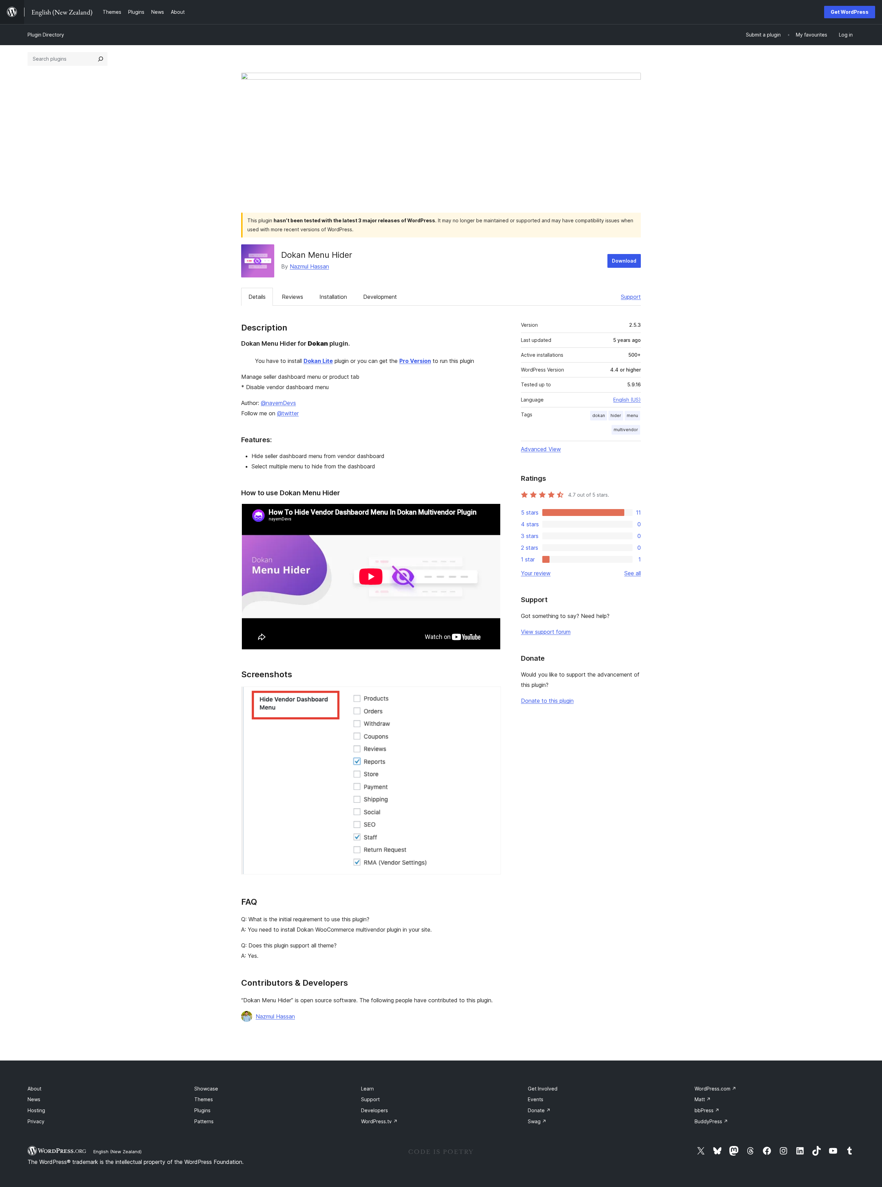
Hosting (36, 1110)
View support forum (546, 631)
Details (257, 296)
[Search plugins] (100, 59)
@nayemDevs (278, 402)
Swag (537, 1121)
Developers (374, 1110)
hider (616, 415)
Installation (333, 296)
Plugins (202, 1110)
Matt (703, 1099)
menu (632, 415)
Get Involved (542, 1089)
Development (380, 296)
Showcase (206, 1089)
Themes (203, 1099)
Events (535, 1099)
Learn (367, 1089)
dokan (598, 415)
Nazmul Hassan (309, 266)
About (34, 1089)
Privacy (36, 1121)
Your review (536, 573)
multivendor (626, 429)
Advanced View (541, 449)
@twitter (288, 413)
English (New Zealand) (117, 1151)
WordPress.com (715, 1089)
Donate (539, 1110)
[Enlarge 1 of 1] (491, 695)
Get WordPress (850, 12)
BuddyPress (711, 1121)
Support (631, 296)
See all (632, 573)
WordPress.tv (379, 1121)
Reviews (292, 296)
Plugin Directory (46, 35)
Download (624, 261)
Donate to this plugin (547, 700)
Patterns (204, 1121)
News (34, 1099)
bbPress (707, 1110)
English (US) (627, 400)
